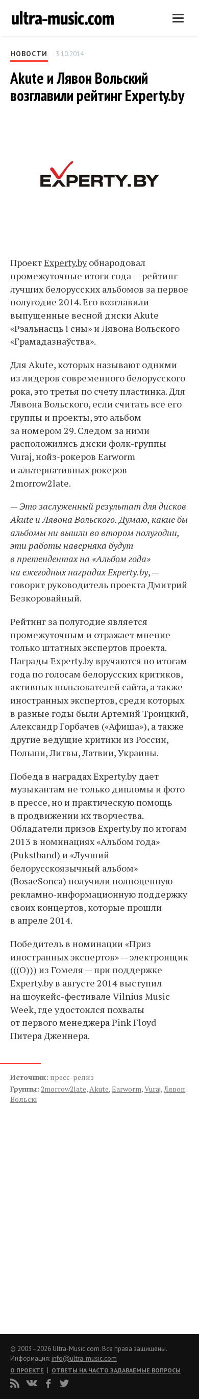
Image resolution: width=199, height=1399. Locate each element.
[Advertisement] (71, 1208)
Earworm (126, 1089)
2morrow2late (63, 1089)
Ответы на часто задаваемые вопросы (116, 1370)
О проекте (27, 1370)
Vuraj (152, 1089)
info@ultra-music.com (84, 1358)
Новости (29, 53)
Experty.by (65, 262)
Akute (99, 1089)
